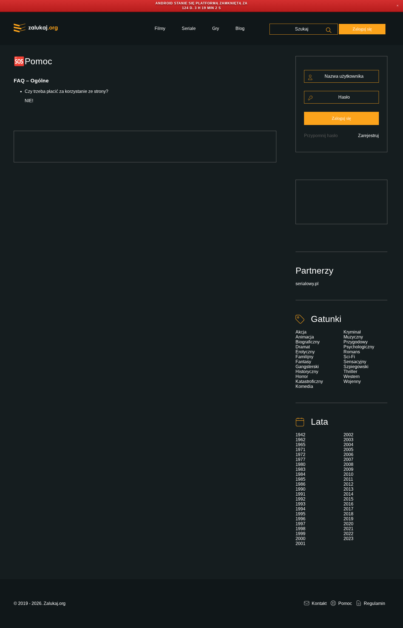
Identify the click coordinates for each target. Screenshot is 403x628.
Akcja (301, 332)
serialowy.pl (307, 283)
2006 (348, 454)
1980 (300, 464)
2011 (348, 479)
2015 (348, 499)
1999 (300, 533)
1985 (300, 479)
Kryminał (352, 332)
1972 (300, 454)
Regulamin (374, 603)
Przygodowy (356, 342)
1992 (300, 499)
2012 (348, 484)
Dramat (303, 346)
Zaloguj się (362, 29)
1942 (300, 434)
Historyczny (307, 371)
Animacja (305, 337)
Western (352, 376)
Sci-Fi (349, 356)
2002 (348, 434)
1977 (300, 459)
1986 (300, 484)
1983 (300, 469)
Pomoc (344, 603)
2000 (300, 538)
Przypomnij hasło (321, 135)
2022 (348, 533)
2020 (348, 523)
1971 (300, 449)
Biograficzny (308, 342)
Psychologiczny (359, 346)
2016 (348, 504)
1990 (300, 489)
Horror (302, 376)
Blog (240, 28)
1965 (300, 444)
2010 (348, 474)
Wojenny (352, 381)
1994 (300, 509)
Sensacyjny (355, 361)
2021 (348, 528)
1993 (300, 504)
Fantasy (303, 361)
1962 (300, 439)
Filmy (160, 28)
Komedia (304, 386)
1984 (300, 474)
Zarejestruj (368, 135)
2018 (348, 514)
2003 (348, 439)
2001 (300, 543)
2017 (348, 509)
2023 (348, 538)
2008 (348, 464)
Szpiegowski (356, 366)
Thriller (350, 371)
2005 (348, 449)
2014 (348, 494)
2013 (348, 489)
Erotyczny (305, 351)
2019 (348, 518)
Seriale (189, 28)
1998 (300, 528)
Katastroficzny (309, 381)
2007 (348, 459)
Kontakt (319, 603)
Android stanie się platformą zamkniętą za (201, 3)
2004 (348, 444)
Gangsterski (307, 366)
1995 (300, 514)
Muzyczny (353, 337)
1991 (300, 494)
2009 (348, 469)
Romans (352, 351)
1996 (300, 518)
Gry (215, 28)
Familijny (304, 356)
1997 (300, 523)
